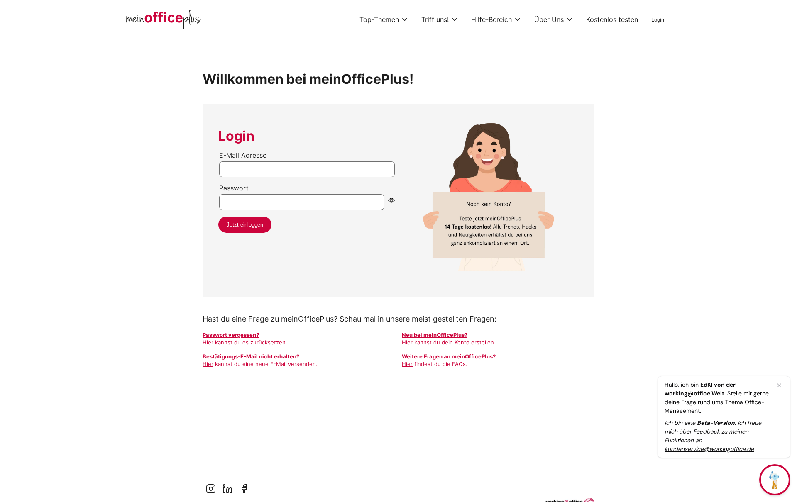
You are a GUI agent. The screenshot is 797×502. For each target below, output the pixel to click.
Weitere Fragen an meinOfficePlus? (449, 356)
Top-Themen (379, 19)
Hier (208, 342)
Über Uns (549, 19)
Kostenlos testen (612, 19)
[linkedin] (227, 489)
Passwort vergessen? (231, 334)
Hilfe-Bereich (491, 19)
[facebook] (244, 489)
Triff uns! (435, 19)
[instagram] (211, 489)
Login (657, 20)
